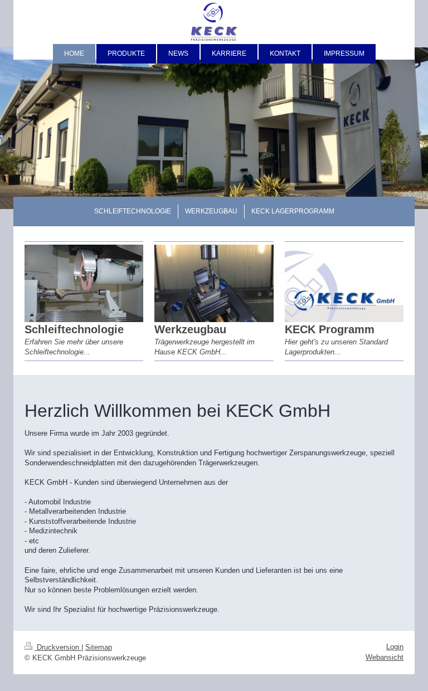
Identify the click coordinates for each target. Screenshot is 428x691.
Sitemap (98, 647)
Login (394, 647)
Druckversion (58, 647)
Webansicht (384, 657)
